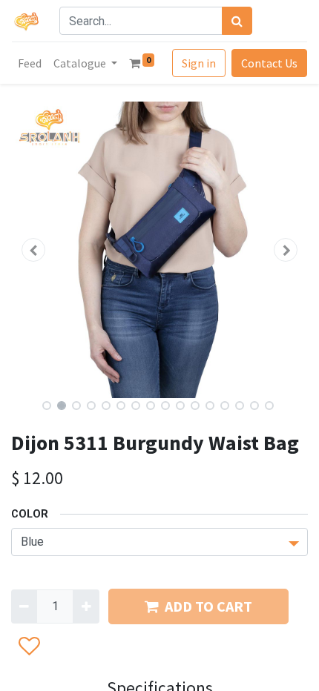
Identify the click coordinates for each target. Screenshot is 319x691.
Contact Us (269, 63)
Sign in (199, 63)
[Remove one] (24, 606)
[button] (33, 250)
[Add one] (86, 606)
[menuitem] (29, 63)
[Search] (237, 21)
